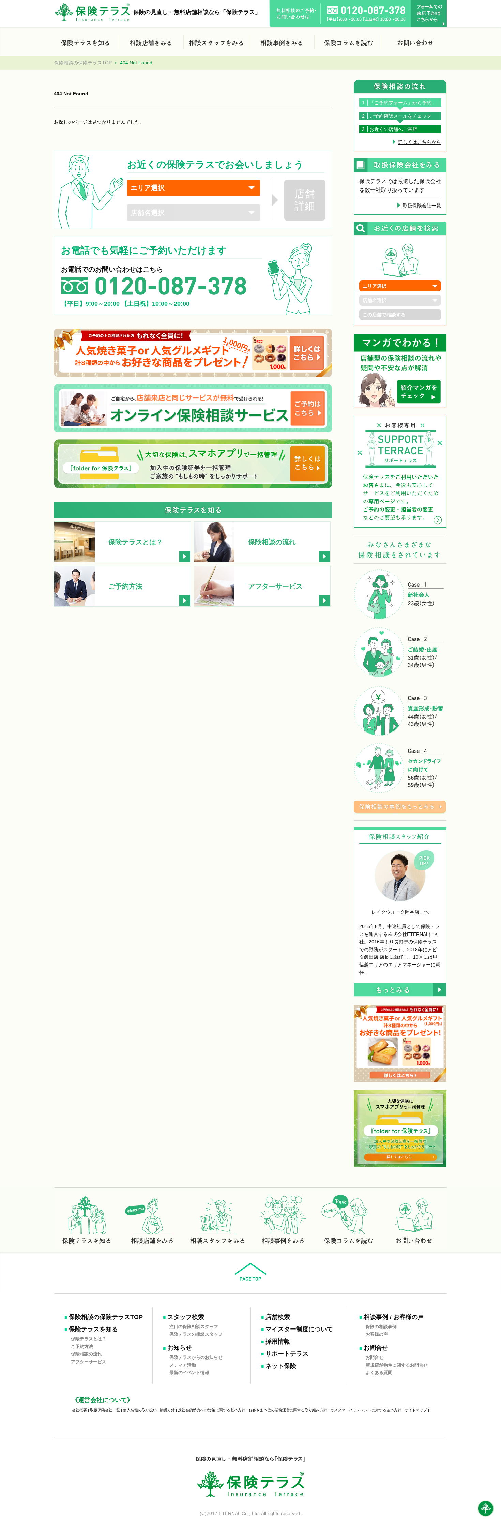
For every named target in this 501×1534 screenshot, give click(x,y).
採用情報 (277, 1341)
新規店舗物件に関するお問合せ (397, 1364)
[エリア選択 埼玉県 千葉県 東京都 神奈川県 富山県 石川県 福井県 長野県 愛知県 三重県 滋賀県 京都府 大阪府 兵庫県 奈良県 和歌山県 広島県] (193, 188)
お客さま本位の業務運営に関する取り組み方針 (287, 1410)
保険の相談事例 (381, 1326)
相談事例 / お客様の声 (394, 1316)
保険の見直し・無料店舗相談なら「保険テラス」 (197, 12)
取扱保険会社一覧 (422, 205)
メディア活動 (182, 1364)
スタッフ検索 (185, 1316)
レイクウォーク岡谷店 (395, 912)
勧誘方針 (167, 1410)
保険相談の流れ (86, 1353)
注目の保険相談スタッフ (193, 1326)
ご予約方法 (82, 1346)
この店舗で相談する (384, 314)
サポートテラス (286, 1353)
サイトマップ (416, 1410)
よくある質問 (379, 1372)
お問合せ (376, 1347)
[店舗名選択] (193, 212)
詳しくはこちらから (419, 142)
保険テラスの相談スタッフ (196, 1334)
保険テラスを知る (93, 1329)
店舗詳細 (304, 200)
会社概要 (79, 1410)
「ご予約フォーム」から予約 (400, 102)
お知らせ (179, 1347)
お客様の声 (377, 1334)
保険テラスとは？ (88, 1338)
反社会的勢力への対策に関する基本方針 (211, 1410)
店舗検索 (277, 1316)
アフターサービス (88, 1361)
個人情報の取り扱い (140, 1410)
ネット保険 (280, 1366)
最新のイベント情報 (189, 1372)
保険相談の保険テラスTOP (83, 62)
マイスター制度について (299, 1329)
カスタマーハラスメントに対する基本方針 (365, 1410)
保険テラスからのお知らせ (196, 1357)
